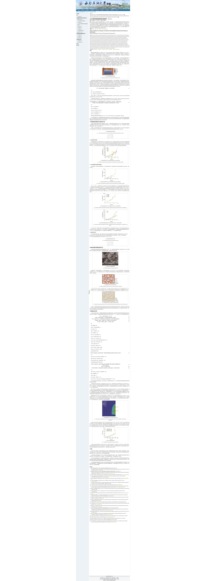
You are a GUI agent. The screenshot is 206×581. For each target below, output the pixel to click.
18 (120, 99)
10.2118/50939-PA (94, 512)
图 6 (106, 249)
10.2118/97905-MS (119, 484)
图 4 (122, 188)
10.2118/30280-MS (94, 491)
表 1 (109, 145)
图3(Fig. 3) (80, 26)
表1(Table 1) (81, 19)
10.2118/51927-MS (110, 514)
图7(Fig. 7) (80, 36)
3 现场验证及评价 (78, 39)
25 (112, 378)
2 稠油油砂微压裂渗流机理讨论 (80, 33)
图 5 (124, 188)
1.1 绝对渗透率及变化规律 (81, 20)
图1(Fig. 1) (80, 16)
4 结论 (77, 43)
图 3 (90, 167)
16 (100, 83)
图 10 (113, 422)
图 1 (93, 61)
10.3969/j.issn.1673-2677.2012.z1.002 (109, 473)
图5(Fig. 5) (80, 29)
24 (111, 378)
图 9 (103, 399)
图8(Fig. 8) (80, 37)
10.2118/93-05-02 (99, 504)
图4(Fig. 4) (80, 27)
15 (103, 82)
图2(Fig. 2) (80, 22)
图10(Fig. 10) (81, 42)
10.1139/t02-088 (99, 506)
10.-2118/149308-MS (126, 474)
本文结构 (77, 13)
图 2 (110, 141)
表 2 (109, 236)
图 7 (93, 271)
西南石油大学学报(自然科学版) (80, 11)
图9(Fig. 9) (80, 40)
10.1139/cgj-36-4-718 (100, 498)
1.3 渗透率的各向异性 (81, 30)
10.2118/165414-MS (94, 481)
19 (112, 230)
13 (102, 82)
